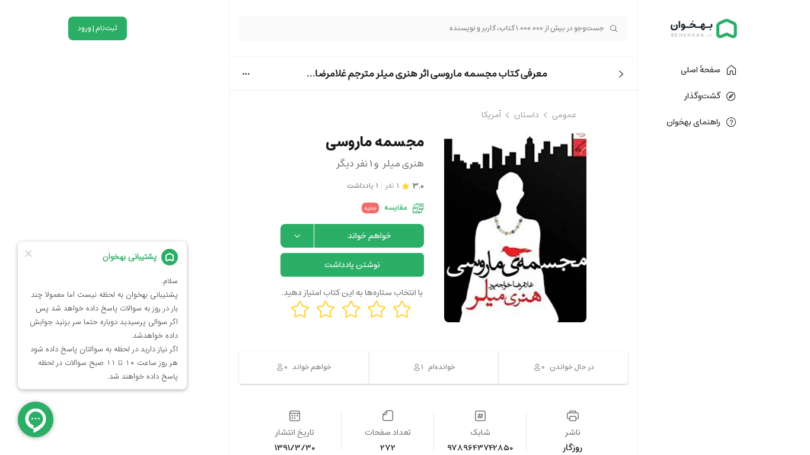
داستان (526, 115)
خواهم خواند (369, 236)
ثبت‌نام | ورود (97, 28)
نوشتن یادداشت (352, 265)
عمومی (564, 115)
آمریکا (491, 115)
